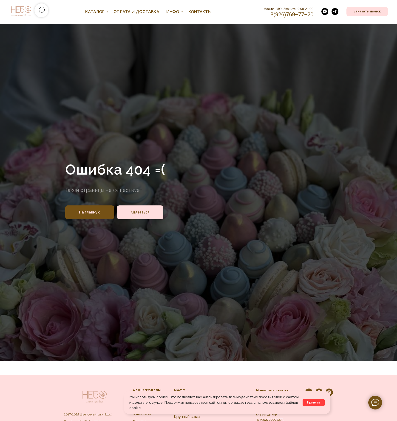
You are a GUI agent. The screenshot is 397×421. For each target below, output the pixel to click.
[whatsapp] (324, 11)
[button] (367, 11)
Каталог (95, 11)
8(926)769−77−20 (291, 14)
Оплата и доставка (136, 11)
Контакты (200, 11)
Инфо (173, 11)
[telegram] (335, 11)
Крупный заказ (187, 417)
